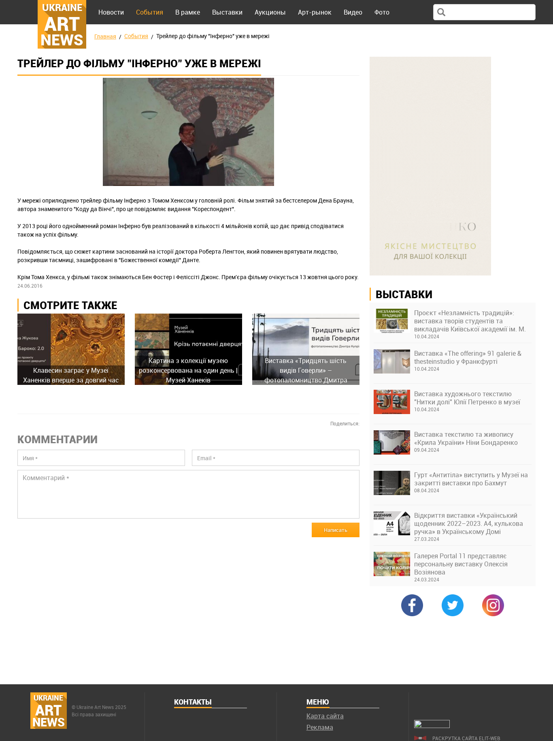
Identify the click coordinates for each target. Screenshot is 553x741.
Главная (105, 36)
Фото (381, 12)
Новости (111, 12)
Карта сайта (325, 715)
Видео (353, 12)
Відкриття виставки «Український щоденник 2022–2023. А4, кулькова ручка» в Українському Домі (468, 523)
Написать (335, 530)
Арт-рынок (315, 12)
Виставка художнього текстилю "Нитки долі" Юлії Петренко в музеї (467, 398)
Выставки (227, 12)
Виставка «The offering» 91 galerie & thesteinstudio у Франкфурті (467, 357)
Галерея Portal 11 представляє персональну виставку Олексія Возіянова (461, 564)
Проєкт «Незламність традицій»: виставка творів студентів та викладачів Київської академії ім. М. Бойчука (470, 321)
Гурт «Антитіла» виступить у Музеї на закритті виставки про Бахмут (471, 479)
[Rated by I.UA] (432, 725)
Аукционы (270, 12)
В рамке (187, 12)
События (149, 12)
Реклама (319, 727)
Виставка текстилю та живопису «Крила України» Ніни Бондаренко (466, 438)
